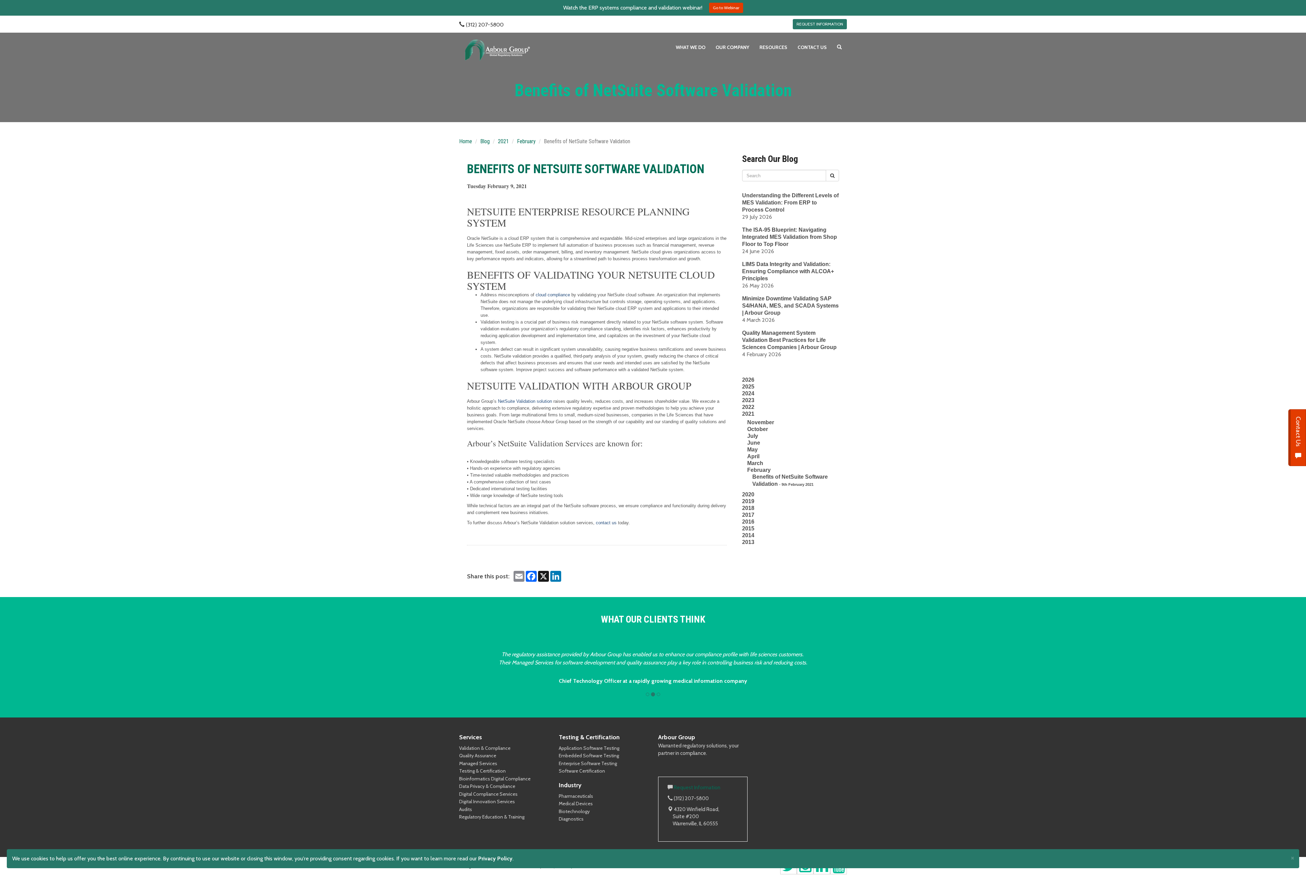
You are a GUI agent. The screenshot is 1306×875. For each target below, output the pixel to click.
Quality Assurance (477, 756)
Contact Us (1298, 432)
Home (465, 141)
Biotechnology (574, 811)
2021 (503, 141)
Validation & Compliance (484, 748)
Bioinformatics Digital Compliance (495, 779)
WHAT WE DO (690, 47)
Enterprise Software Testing (588, 763)
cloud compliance (553, 294)
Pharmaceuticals (576, 796)
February (526, 141)
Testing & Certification (482, 771)
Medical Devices (576, 803)
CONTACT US (812, 47)
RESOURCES (773, 47)
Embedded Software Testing (589, 756)
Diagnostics (571, 819)
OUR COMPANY (732, 47)
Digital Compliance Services (488, 794)
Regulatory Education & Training (491, 817)
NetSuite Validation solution (525, 401)
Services (470, 737)
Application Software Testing (589, 748)
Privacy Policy (495, 858)
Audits (465, 809)
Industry (570, 785)
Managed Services (478, 763)
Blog (485, 141)
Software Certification (582, 771)
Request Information (697, 788)
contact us (606, 522)
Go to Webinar (726, 7)
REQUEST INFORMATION (820, 24)
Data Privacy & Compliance (487, 786)
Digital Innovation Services (487, 801)
